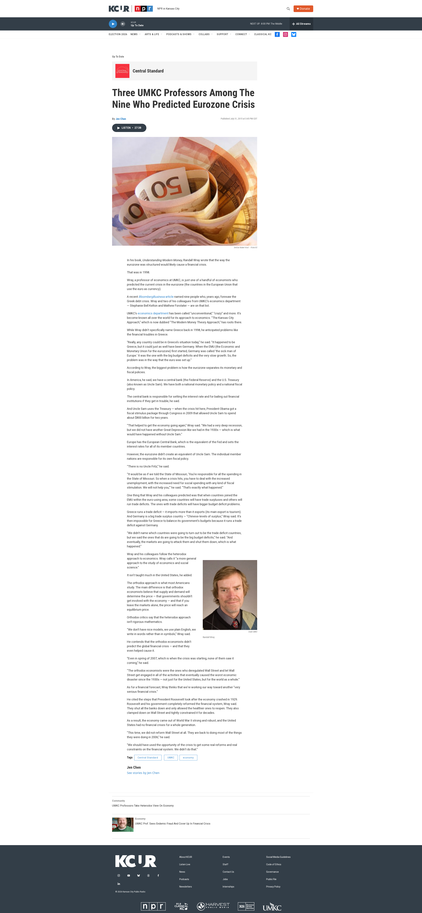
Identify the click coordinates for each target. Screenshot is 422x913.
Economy (140, 818)
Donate (305, 8)
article (156, 296)
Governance (272, 872)
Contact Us (228, 872)
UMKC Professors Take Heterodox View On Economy (143, 805)
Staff (225, 864)
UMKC (170, 757)
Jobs (225, 879)
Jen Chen (121, 118)
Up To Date (118, 56)
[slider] (128, 24)
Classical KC (262, 34)
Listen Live (184, 864)
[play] (113, 24)
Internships (228, 886)
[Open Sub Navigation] (140, 34)
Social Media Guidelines (278, 857)
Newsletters (185, 886)
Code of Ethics (273, 864)
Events (226, 857)
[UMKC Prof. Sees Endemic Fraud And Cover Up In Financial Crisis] (123, 825)
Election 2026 (118, 34)
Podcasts (184, 879)
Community (118, 800)
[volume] (123, 24)
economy (188, 757)
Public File (271, 879)
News (134, 34)
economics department (153, 313)
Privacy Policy (273, 886)
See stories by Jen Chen (143, 773)
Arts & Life (152, 34)
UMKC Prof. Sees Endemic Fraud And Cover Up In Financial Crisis (172, 823)
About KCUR (185, 857)
